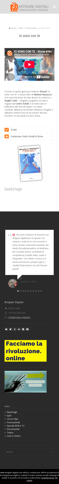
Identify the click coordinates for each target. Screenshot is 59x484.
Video (7, 406)
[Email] (6, 329)
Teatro (10, 432)
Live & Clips (12, 418)
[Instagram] (23, 329)
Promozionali (13, 422)
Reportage (12, 412)
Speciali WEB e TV (15, 425)
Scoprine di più (47, 478)
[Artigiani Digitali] (29, 6)
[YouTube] (27, 329)
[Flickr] (19, 329)
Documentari (13, 429)
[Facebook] (15, 329)
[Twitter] (10, 329)
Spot (9, 415)
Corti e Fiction (13, 435)
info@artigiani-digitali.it (19, 317)
